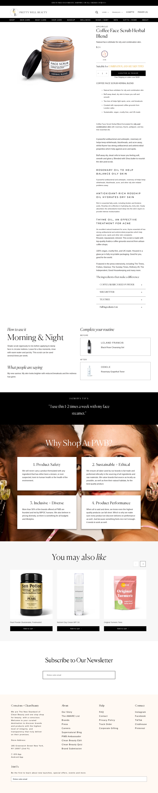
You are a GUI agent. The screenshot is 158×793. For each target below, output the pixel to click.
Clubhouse (141, 724)
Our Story (67, 712)
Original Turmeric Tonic (113, 622)
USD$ (104, 12)
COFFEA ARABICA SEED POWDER (117, 285)
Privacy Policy (107, 720)
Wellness (85, 20)
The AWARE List (71, 716)
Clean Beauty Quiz (72, 744)
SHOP (12, 20)
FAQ (101, 712)
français (116, 12)
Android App (17, 757)
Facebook (140, 716)
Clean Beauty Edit (72, 740)
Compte (130, 12)
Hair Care (57, 20)
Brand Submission (72, 749)
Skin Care (25, 20)
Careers (66, 728)
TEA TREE (105, 299)
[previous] (136, 564)
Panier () (143, 12)
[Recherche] (97, 12)
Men (116, 20)
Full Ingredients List (109, 307)
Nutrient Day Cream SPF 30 (68, 622)
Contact (103, 716)
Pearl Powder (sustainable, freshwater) (26, 622)
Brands (65, 720)
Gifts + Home (130, 20)
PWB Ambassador (71, 736)
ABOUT (145, 20)
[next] (143, 564)
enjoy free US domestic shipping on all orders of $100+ (79, 3)
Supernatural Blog (72, 732)
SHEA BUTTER (107, 292)
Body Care (40, 20)
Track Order (105, 724)
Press (65, 724)
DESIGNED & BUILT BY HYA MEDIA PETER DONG (34, 789)
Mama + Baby (102, 20)
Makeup (71, 20)
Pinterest (140, 728)
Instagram (140, 712)
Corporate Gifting (108, 728)
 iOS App (16, 754)
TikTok (138, 720)
